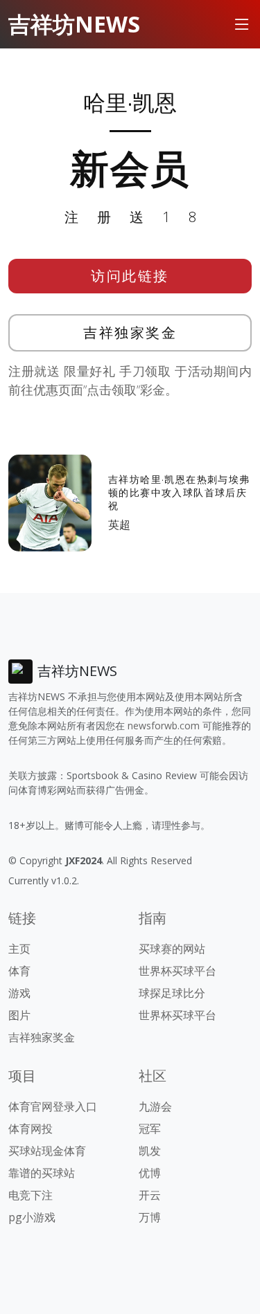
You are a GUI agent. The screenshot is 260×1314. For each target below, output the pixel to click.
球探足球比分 (172, 993)
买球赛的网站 (172, 948)
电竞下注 (30, 1195)
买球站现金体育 (47, 1150)
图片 (19, 1015)
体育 (19, 970)
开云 (150, 1195)
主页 (19, 948)
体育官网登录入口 (52, 1106)
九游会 (155, 1106)
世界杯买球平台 (177, 970)
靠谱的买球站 (41, 1172)
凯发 (150, 1150)
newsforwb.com (164, 725)
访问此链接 (130, 275)
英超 (119, 524)
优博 (150, 1172)
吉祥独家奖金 (130, 332)
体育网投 (30, 1128)
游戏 (19, 993)
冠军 (150, 1128)
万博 (150, 1217)
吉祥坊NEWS (74, 24)
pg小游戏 (31, 1217)
